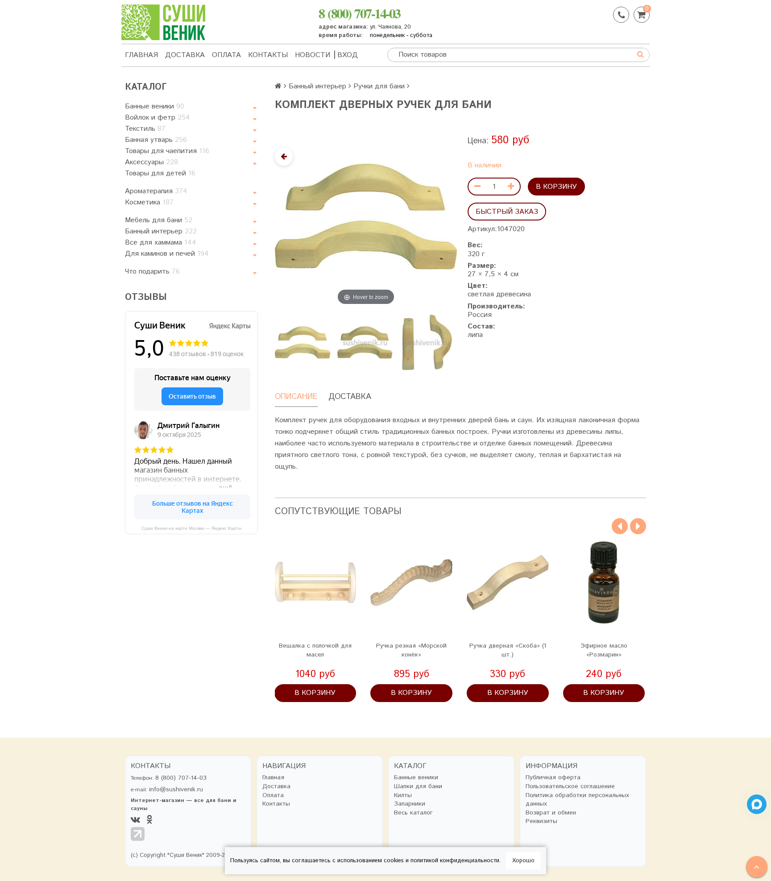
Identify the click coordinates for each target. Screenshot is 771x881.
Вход (347, 55)
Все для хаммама (160, 242)
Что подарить (152, 271)
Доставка (185, 55)
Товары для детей (160, 173)
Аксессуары (151, 162)
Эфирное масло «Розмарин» (603, 650)
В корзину (556, 187)
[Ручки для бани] (427, 342)
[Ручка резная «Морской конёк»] (411, 582)
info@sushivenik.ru (176, 789)
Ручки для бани (379, 86)
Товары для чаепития (167, 151)
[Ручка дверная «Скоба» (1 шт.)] (508, 582)
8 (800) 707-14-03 (359, 13)
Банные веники (154, 106)
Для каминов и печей (167, 254)
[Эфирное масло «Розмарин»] (604, 582)
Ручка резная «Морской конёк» (411, 650)
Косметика (149, 202)
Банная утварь (156, 140)
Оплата (226, 55)
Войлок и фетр (157, 117)
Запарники (409, 804)
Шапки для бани (418, 786)
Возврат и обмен (551, 813)
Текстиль (145, 129)
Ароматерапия (156, 191)
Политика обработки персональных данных (577, 800)
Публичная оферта (553, 777)
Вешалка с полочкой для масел (315, 650)
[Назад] (284, 157)
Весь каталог (413, 813)
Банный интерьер (161, 231)
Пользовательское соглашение (570, 786)
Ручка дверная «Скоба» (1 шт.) (507, 650)
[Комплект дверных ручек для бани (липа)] (302, 342)
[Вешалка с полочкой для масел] (315, 582)
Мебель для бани (158, 220)
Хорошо (523, 860)
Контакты (268, 55)
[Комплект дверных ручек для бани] (365, 342)
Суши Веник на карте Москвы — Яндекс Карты (191, 528)
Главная (141, 55)
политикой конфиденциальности (454, 860)
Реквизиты (541, 821)
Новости (312, 55)
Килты (403, 795)
